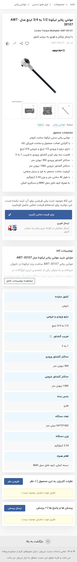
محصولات (59, 4)
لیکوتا (41, 125)
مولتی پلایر (20, 4)
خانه (72, 4)
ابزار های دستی (40, 4)
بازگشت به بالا (35, 541)
